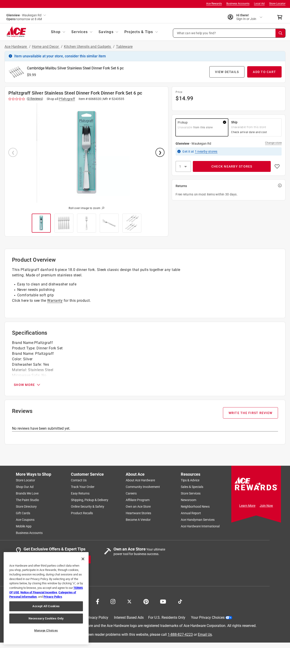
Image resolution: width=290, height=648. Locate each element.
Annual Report (191, 513)
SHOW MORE (24, 385)
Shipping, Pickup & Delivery (89, 500)
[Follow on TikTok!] (180, 601)
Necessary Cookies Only (46, 618)
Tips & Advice (190, 480)
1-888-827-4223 (180, 634)
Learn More (247, 505)
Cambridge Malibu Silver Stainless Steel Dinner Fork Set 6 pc (75, 68)
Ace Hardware (16, 46)
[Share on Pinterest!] (146, 601)
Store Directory (26, 506)
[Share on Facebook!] (97, 601)
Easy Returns (80, 493)
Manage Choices (46, 630)
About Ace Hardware (140, 480)
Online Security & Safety (87, 506)
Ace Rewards (214, 3)
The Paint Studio (27, 500)
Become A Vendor (138, 519)
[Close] (83, 559)
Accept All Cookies (46, 606)
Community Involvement (143, 487)
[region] (46, 598)
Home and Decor (46, 46)
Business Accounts (237, 3)
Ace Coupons (25, 519)
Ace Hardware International (200, 526)
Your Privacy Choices (208, 617)
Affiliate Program (138, 500)
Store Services (191, 493)
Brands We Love (27, 493)
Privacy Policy (97, 617)
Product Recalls (82, 513)
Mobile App (23, 526)
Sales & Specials (192, 487)
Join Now (266, 505)
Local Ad (259, 3)
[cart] (281, 17)
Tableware (124, 46)
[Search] (280, 33)
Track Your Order (82, 487)
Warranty (55, 300)
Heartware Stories (138, 513)
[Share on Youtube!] (163, 601)
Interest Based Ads (129, 617)
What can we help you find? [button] (196, 33)
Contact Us (79, 480)
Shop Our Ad (25, 487)
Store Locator (277, 3)
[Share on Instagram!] (113, 601)
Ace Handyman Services (198, 519)
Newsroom (188, 500)
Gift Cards (23, 513)
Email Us (205, 634)
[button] (229, 33)
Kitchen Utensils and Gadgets (88, 46)
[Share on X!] (129, 601)
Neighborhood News (195, 506)
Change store (273, 142)
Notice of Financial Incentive (38, 592)
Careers (131, 493)
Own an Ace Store (138, 506)
